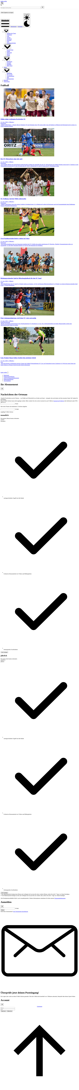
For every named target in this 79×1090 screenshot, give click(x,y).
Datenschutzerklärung (9, 376)
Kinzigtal (9, 40)
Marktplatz (6, 68)
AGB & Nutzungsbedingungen (11, 378)
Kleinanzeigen (10, 78)
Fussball (9, 63)
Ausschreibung (10, 76)
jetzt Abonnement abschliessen (20, 911)
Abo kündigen (7, 380)
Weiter (2, 910)
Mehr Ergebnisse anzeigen (7, 12)
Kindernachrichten (11, 43)
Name (16, 403)
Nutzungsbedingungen (59, 898)
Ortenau (6, 29)
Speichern (3, 1011)
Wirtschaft (9, 52)
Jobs (8, 77)
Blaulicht (6, 80)
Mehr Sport (9, 65)
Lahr (8, 36)
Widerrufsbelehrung (8, 379)
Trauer (5, 67)
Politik (8, 51)
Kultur (8, 55)
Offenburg (9, 34)
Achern (8, 37)
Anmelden (20, 26)
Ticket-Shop (7, 81)
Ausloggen (39, 1006)
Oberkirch (9, 39)
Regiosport (6, 57)
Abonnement (13, 26)
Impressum (6, 375)
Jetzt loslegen (4, 652)
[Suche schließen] (42, 7)
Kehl (8, 41)
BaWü (8, 54)
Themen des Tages (11, 33)
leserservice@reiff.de (59, 401)
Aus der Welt (7, 44)
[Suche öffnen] (2, 3)
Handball (9, 64)
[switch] (26, 20)
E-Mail (17, 409)
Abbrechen (9, 1011)
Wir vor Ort (9, 74)
